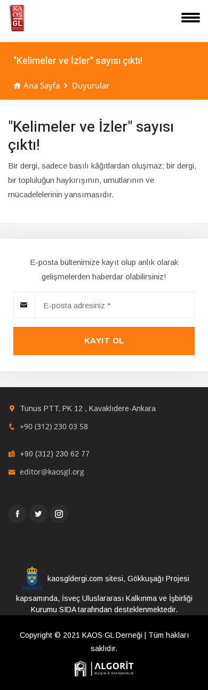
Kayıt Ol (104, 340)
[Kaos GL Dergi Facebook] (17, 513)
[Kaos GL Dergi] (17, 18)
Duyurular (90, 85)
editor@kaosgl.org (52, 472)
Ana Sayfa (40, 85)
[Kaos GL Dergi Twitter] (38, 513)
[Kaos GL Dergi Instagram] (59, 513)
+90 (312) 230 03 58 (54, 426)
